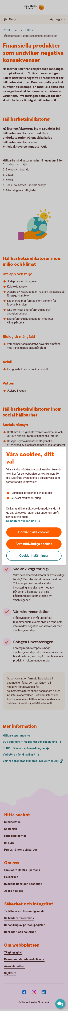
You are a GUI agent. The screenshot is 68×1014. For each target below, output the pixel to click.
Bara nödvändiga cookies (34, 544)
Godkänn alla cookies (34, 532)
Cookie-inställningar (34, 555)
